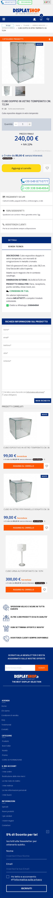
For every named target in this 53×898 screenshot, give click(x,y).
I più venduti (7, 816)
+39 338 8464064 (36, 188)
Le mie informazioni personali (14, 790)
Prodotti (26, 25)
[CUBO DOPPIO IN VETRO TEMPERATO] (7, 91)
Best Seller (6, 746)
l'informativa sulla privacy (35, 392)
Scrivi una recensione (16, 109)
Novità (5, 750)
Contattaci (6, 825)
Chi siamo (6, 711)
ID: (3, 109)
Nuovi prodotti (8, 811)
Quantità (8, 124)
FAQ (3, 720)
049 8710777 (10, 2)
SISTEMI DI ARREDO (8, 28)
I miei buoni (7, 795)
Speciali (5, 807)
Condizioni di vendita (10, 715)
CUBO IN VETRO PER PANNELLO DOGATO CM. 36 (26, 509)
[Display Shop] (26, 11)
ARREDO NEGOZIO (38, 25)
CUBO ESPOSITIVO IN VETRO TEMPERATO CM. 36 (26, 447)
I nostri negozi (8, 820)
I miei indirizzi (7, 785)
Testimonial (6, 724)
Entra (36, 17)
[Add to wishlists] (46, 466)
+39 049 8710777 (36, 181)
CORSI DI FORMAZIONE (12, 760)
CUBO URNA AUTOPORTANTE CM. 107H (24, 571)
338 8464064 (26, 2)
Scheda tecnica (15, 246)
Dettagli (12, 240)
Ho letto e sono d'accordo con (24, 392)
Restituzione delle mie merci (13, 776)
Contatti (5, 729)
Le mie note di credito (11, 781)
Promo (5, 755)
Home (18, 25)
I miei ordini (7, 771)
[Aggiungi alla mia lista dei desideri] (47, 168)
